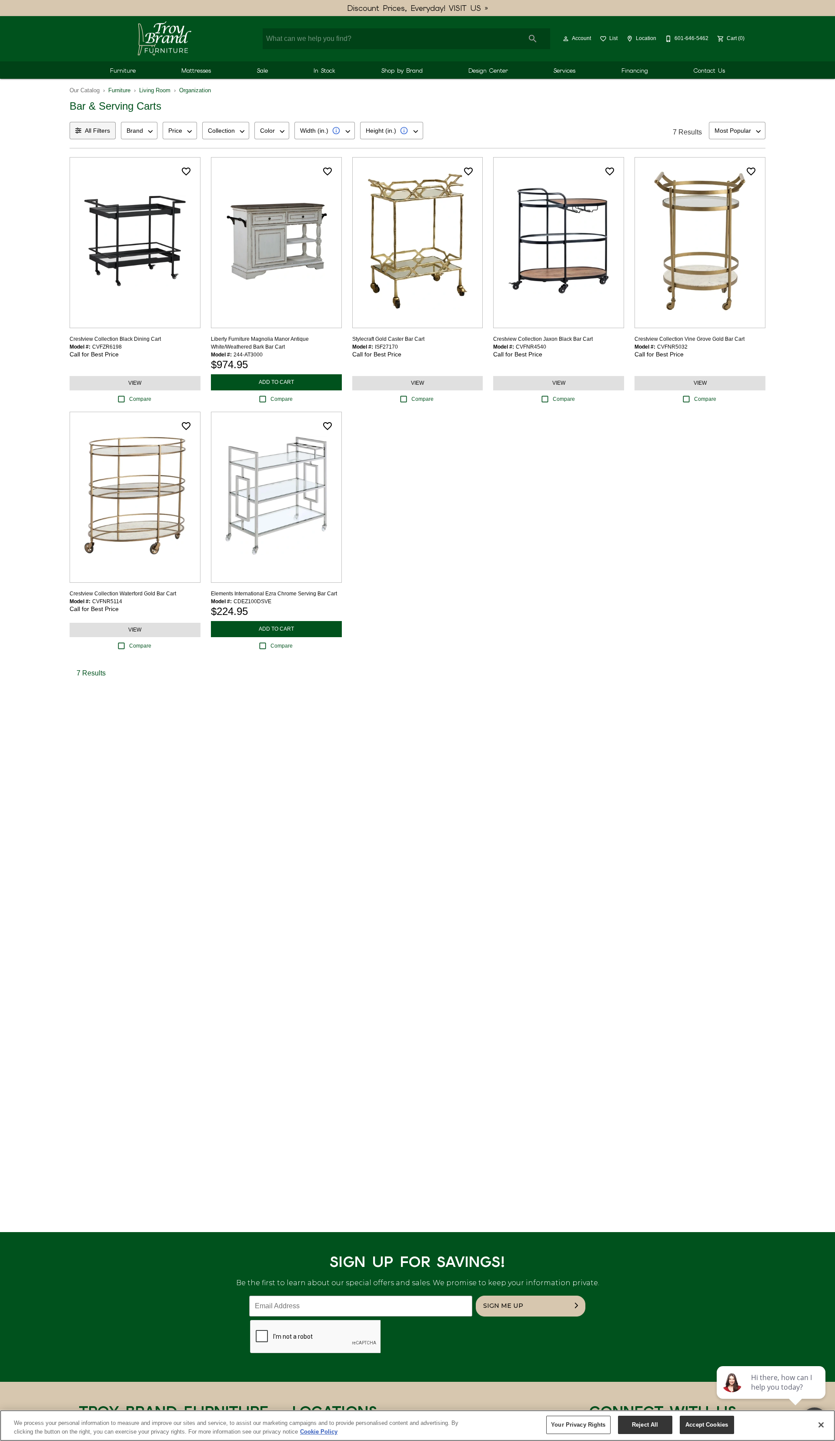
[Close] (821, 1424)
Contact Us (709, 70)
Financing (634, 70)
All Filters (97, 130)
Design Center (488, 70)
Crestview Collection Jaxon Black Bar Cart (543, 339)
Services (564, 70)
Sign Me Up (503, 1306)
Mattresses (196, 70)
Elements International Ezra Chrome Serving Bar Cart (274, 594)
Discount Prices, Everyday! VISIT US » (417, 8)
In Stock (324, 70)
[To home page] (164, 38)
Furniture (123, 70)
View (134, 383)
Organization (195, 90)
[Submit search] (533, 39)
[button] (566, 39)
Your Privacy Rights (578, 1424)
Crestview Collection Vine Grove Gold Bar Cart (690, 339)
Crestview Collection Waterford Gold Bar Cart (123, 594)
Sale (262, 70)
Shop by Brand (402, 70)
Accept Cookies (706, 1424)
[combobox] (139, 130)
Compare (140, 399)
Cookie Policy (318, 1431)
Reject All (645, 1424)
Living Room (154, 90)
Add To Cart (276, 382)
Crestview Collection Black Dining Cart (115, 339)
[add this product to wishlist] (186, 171)
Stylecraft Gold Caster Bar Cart (388, 339)
